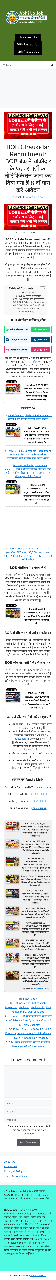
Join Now (42, 329)
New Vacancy (32, 1024)
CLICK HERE (44, 786)
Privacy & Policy (13, 1171)
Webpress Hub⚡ (41, 988)
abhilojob (24, 1007)
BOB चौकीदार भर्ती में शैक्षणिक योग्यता (31, 302)
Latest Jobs (30, 998)
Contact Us (10, 1166)
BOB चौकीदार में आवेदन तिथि (31, 296)
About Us (9, 1161)
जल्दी (15, 585)
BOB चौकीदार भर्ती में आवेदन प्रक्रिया (31, 299)
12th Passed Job (28, 51)
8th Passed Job (28, 37)
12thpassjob (39, 1003)
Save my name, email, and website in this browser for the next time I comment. (29, 1130)
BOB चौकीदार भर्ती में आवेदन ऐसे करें (31, 305)
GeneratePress (38, 1275)
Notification (19, 738)
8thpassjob (11, 1007)
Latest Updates (26, 311)
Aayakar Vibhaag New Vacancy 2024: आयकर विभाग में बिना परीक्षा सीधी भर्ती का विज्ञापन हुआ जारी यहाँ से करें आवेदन (28, 1042)
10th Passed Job (28, 44)
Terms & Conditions (15, 1176)
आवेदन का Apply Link (31, 308)
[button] (53, 2)
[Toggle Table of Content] (41, 288)
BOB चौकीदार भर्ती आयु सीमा (31, 293)
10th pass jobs (21, 1003)
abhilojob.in (37, 1007)
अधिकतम (36, 361)
